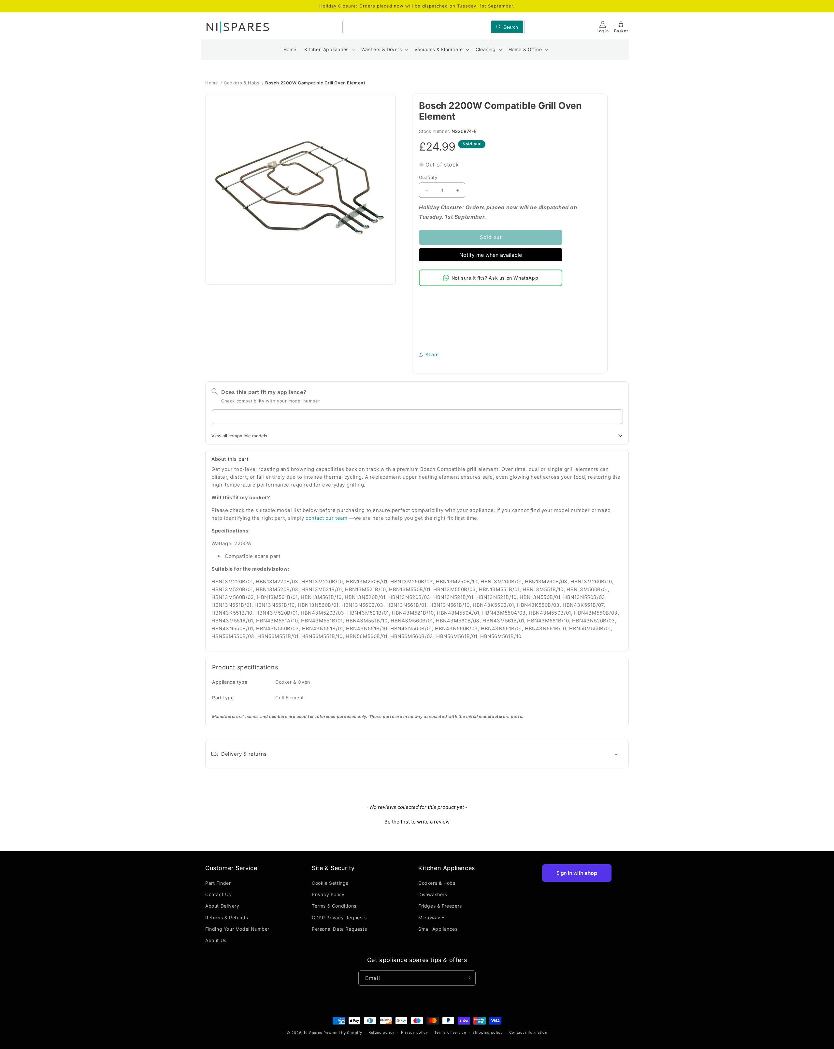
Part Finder (218, 883)
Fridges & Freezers (440, 906)
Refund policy (381, 1032)
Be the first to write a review (417, 822)
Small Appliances (438, 929)
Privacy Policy (328, 894)
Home (211, 82)
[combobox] (433, 27)
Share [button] (432, 354)
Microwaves (432, 917)
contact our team (327, 518)
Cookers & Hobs (241, 82)
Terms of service (450, 1032)
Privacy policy (414, 1032)
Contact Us (218, 894)
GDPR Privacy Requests (339, 917)
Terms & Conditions (334, 906)
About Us (215, 940)
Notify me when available (490, 255)
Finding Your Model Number (237, 929)
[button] (328, 49)
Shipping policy (487, 1032)
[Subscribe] (468, 977)
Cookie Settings (330, 883)
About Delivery (222, 906)
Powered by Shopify (343, 1032)
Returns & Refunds (226, 917)
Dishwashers (432, 894)
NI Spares (313, 1032)
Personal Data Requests (339, 929)
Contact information (528, 1032)
